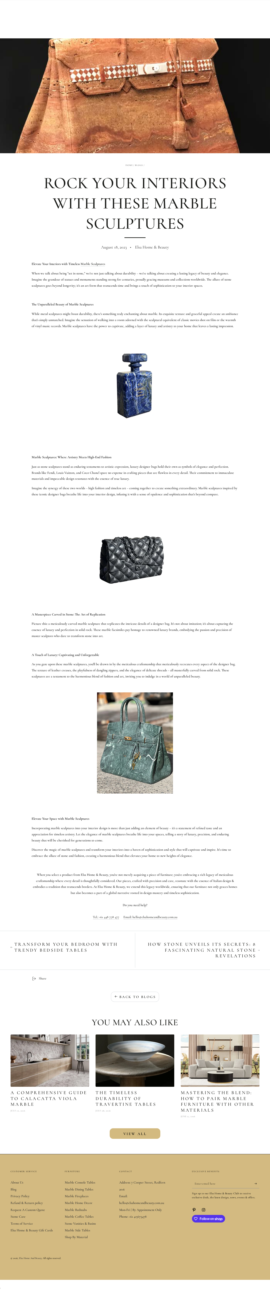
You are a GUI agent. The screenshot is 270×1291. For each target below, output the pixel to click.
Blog (13, 1189)
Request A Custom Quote (28, 1210)
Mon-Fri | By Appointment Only (140, 1210)
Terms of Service (22, 1223)
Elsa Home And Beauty (30, 1258)
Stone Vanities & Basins (80, 1223)
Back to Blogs (137, 997)
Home (129, 165)
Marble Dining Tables (79, 1189)
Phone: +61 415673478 (133, 1216)
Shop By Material (76, 1237)
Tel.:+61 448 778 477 (106, 917)
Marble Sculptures (93, 264)
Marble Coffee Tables (79, 1216)
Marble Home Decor (78, 1203)
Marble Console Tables (80, 1182)
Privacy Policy (20, 1196)
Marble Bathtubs (76, 1210)
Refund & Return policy (27, 1203)
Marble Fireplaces (76, 1196)
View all (135, 1133)
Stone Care (18, 1216)
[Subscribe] (257, 1183)
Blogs (139, 165)
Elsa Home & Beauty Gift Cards (32, 1230)
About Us (17, 1182)
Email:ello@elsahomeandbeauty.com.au (150, 917)
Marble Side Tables (77, 1230)
